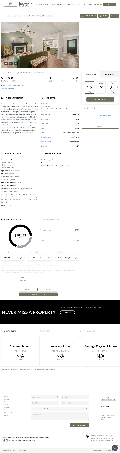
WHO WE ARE (82, 4)
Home (6, 396)
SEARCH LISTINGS (42, 4)
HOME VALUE (71, 4)
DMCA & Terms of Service (110, 450)
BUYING (60, 4)
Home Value (7, 410)
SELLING (53, 4)
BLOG (91, 4)
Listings (6, 399)
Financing (7, 407)
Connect (6, 415)
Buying (6, 402)
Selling (6, 404)
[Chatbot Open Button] (115, 448)
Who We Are (8, 412)
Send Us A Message (79, 425)
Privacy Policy (97, 450)
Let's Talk (109, 4)
